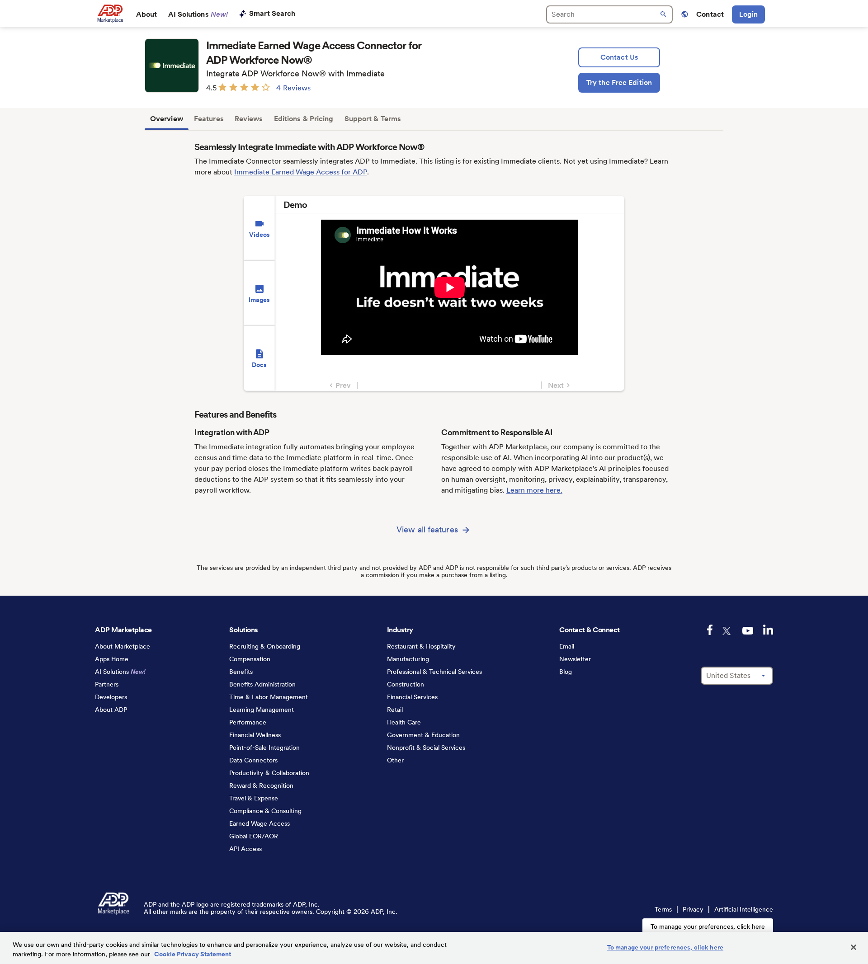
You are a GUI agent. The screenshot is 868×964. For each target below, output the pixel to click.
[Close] (853, 947)
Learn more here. (534, 490)
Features (209, 118)
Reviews (249, 118)
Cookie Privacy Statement (192, 954)
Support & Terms (372, 118)
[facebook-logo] (709, 630)
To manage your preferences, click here (708, 926)
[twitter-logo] (727, 631)
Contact (710, 14)
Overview (166, 118)
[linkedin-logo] (768, 630)
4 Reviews (293, 88)
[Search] (609, 14)
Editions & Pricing (304, 118)
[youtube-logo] (747, 631)
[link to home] (110, 14)
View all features (427, 529)
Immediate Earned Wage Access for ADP (300, 172)
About (146, 14)
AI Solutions (198, 14)
